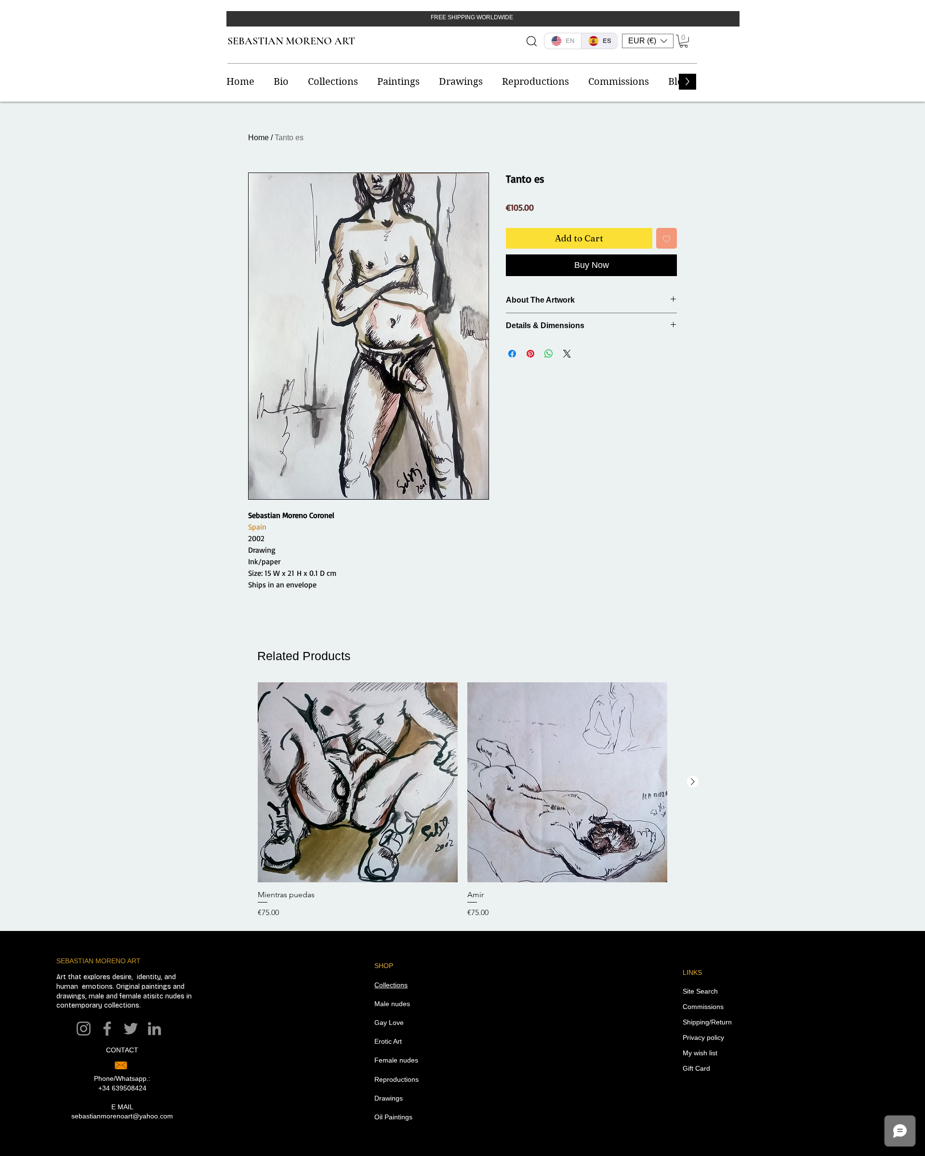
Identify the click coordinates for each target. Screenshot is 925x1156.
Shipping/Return (707, 1022)
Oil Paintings (393, 1117)
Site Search (700, 991)
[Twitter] (130, 1028)
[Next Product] (693, 781)
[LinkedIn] (154, 1028)
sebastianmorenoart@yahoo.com (122, 1116)
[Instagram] (83, 1028)
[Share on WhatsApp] (549, 353)
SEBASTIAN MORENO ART (291, 41)
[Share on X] (567, 353)
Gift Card (696, 1068)
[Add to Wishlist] (666, 238)
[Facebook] (107, 1028)
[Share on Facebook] (512, 353)
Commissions (703, 1006)
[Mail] (121, 1065)
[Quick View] (358, 782)
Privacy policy (703, 1037)
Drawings (388, 1098)
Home (258, 137)
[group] (462, 800)
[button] (648, 41)
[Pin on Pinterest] (530, 353)
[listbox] (648, 41)
